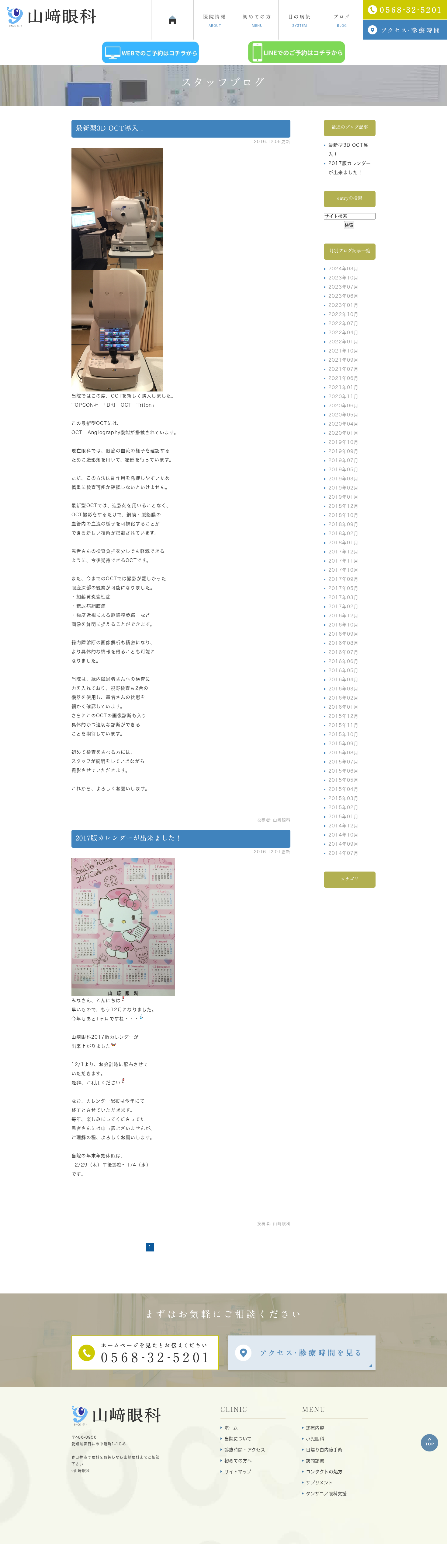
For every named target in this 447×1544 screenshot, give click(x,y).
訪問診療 (315, 1460)
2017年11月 (343, 561)
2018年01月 (343, 542)
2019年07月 (343, 460)
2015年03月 (343, 798)
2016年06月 (343, 661)
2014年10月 (343, 835)
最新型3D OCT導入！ (111, 128)
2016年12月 (343, 615)
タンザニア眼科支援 (326, 1493)
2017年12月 (343, 551)
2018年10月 (343, 515)
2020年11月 (343, 396)
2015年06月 (343, 771)
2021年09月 (343, 360)
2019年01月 (343, 497)
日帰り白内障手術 (324, 1450)
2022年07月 (343, 323)
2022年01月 (343, 341)
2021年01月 (343, 387)
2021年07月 (343, 369)
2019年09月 (343, 451)
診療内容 (315, 1428)
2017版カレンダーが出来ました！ (129, 838)
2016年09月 (343, 634)
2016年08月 (343, 643)
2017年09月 (343, 579)
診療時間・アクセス (244, 1450)
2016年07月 (343, 652)
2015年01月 (343, 816)
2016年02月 (343, 698)
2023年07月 (343, 287)
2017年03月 (343, 597)
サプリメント (319, 1482)
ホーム (231, 1428)
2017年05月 (343, 588)
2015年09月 (343, 743)
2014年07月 (343, 853)
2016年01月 (343, 707)
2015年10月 (343, 734)
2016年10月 (343, 625)
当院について (237, 1439)
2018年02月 (343, 533)
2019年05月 (343, 469)
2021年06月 (343, 378)
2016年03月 (343, 688)
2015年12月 (343, 716)
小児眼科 (315, 1439)
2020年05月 (343, 414)
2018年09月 (343, 524)
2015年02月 (343, 807)
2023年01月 (343, 305)
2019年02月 (343, 488)
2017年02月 (343, 606)
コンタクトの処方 (324, 1471)
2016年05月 (343, 670)
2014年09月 (343, 844)
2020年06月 (343, 405)
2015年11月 (343, 725)
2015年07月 (343, 762)
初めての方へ (238, 1460)
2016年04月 (343, 679)
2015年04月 (343, 789)
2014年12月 (343, 825)
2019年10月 (343, 442)
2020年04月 (343, 424)
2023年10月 (343, 277)
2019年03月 (343, 478)
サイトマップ (237, 1471)
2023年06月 (343, 296)
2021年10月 (343, 351)
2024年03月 (343, 268)
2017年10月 (343, 570)
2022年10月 (343, 314)
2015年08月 (343, 752)
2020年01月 (343, 433)
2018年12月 (343, 506)
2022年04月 (343, 332)
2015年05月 (343, 780)
